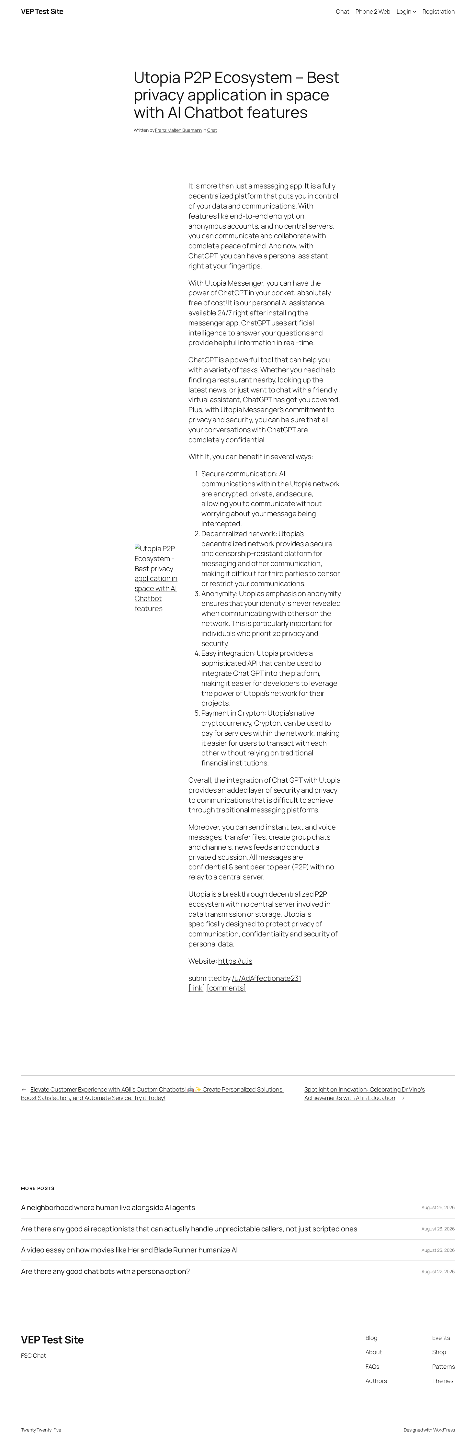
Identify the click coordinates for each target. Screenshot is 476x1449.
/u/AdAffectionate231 (266, 978)
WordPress (444, 1430)
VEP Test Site (42, 11)
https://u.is (235, 961)
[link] (196, 988)
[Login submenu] (414, 11)
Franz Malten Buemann (178, 130)
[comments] (226, 988)
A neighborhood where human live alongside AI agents (108, 1208)
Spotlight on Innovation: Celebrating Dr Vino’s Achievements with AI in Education (364, 1093)
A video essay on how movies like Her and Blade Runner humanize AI (129, 1250)
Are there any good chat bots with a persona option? (105, 1271)
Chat (212, 130)
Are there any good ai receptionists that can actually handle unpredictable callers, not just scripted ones (189, 1229)
